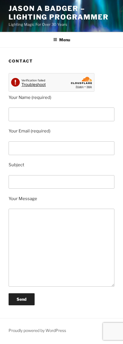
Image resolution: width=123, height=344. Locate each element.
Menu (64, 39)
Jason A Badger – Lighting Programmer (58, 12)
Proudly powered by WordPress (37, 330)
